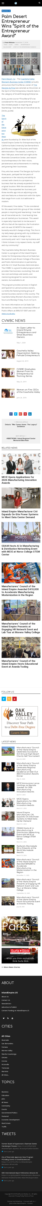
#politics (16, 1148)
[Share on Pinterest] (25, 414)
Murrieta (5, 1071)
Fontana (5, 1047)
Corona (4, 1061)
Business (5, 11)
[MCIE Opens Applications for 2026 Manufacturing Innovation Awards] (21, 463)
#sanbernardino (15, 1178)
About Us (5, 996)
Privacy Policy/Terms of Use (24, 1196)
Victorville (5, 1064)
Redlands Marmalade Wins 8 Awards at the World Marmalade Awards (27, 849)
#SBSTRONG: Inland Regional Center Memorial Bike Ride (21, 439)
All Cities (6, 1036)
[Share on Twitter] (15, 414)
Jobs (3, 1099)
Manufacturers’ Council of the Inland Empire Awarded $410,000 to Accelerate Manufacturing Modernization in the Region (20, 590)
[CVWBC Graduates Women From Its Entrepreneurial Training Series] (8, 372)
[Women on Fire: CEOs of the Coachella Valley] (8, 393)
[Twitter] (4, 699)
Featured (5, 1116)
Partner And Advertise (14, 1201)
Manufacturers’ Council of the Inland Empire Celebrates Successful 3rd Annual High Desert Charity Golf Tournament (28, 752)
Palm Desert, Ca (8, 79)
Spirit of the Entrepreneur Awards (24, 47)
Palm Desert (7, 47)
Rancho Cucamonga (9, 1054)
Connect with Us (29, 1201)
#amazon (5, 1178)
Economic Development (11, 1120)
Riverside (5, 1040)
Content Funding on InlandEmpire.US (15, 1010)
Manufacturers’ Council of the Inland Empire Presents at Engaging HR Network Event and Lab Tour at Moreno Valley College (21, 628)
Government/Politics (9, 1113)
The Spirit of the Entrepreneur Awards (4, 127)
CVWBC (17, 44)
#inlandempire (7, 1148)
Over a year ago (9, 1151)
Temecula (5, 1068)
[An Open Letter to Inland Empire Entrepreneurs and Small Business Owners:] (8, 331)
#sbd (24, 1178)
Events (4, 1109)
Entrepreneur (25, 44)
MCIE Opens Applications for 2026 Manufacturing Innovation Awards (19, 480)
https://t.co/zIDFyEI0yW (26, 1146)
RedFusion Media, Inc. (23, 1194)
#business (5, 1164)
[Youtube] (14, 699)
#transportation (32, 1178)
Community (6, 1106)
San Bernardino (7, 1043)
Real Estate (6, 1123)
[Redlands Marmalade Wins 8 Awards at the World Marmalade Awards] (8, 849)
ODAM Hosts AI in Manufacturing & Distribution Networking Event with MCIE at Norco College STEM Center (21, 550)
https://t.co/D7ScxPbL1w (11, 1162)
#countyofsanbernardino (29, 1148)
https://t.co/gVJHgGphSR (11, 1175)
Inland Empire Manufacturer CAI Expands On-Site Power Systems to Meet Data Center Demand (20, 514)
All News (5, 1102)
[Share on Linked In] (30, 414)
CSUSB (10, 44)
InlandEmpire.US (10, 992)
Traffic (4, 1127)
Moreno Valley (7, 1050)
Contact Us (6, 1000)
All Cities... (5, 1075)
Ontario (4, 1057)
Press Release (10, 42)
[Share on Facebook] (11, 414)
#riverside (14, 1164)
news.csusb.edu (8, 313)
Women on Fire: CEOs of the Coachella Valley (28, 391)
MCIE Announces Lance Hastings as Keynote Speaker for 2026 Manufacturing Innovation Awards (28, 787)
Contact (30, 1203)
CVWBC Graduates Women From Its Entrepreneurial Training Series (26, 372)
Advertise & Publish (9, 1007)
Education (5, 1095)
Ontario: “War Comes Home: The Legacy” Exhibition (21, 425)
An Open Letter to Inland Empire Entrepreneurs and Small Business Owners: (26, 332)
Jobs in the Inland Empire (17, 1203)
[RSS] (9, 699)
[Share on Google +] (20, 414)
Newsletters (6, 1003)
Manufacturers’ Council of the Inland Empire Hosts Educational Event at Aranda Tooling (20, 664)
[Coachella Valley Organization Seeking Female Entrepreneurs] (8, 354)
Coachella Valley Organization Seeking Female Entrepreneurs (28, 353)
